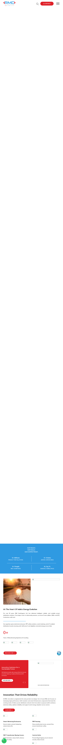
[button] (47, 4)
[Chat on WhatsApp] (4, 740)
